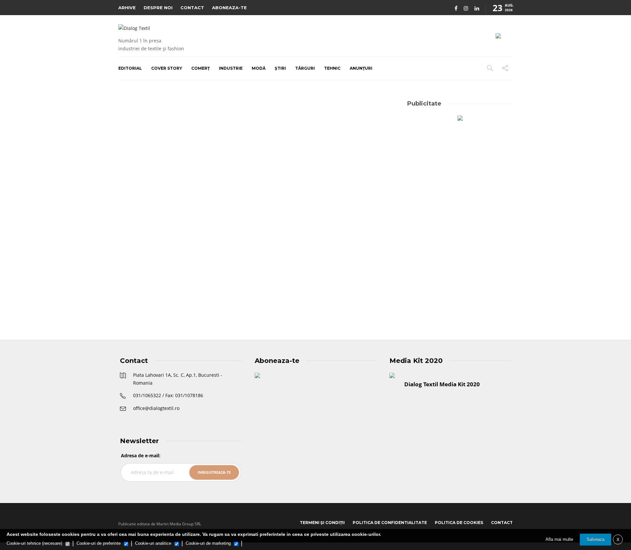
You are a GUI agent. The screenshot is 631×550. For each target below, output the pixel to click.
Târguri (305, 68)
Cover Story (166, 68)
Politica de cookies (459, 522)
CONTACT (192, 7)
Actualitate (136, 201)
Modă (259, 68)
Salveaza (595, 539)
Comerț (200, 68)
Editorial (130, 68)
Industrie (231, 68)
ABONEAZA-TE (229, 7)
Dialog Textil (128, 296)
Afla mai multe (559, 539)
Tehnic (332, 68)
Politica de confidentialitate (390, 522)
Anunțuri (361, 68)
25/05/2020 (306, 272)
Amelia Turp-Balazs (278, 272)
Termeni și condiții (322, 522)
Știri (280, 68)
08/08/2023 (150, 296)
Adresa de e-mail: (140, 455)
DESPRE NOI (158, 7)
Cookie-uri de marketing (208, 543)
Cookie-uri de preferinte (99, 543)
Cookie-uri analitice (153, 543)
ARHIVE (127, 7)
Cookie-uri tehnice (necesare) (34, 543)
